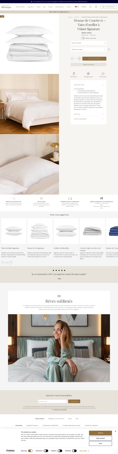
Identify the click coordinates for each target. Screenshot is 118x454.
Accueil (70, 17)
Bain (44, 7)
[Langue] (77, 6)
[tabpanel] (88, 100)
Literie (38, 7)
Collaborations (59, 7)
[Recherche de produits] (90, 6)
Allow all (100, 433)
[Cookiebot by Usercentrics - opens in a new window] (10, 451)
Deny (100, 443)
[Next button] (10, 262)
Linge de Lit (30, 7)
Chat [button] (77, 418)
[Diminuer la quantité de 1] (72, 58)
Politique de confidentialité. (60, 409)
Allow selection (100, 438)
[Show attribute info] (108, 49)
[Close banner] (115, 431)
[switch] (46, 451)
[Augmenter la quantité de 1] (79, 58)
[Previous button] (2, 262)
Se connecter (110, 7)
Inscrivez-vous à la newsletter (59, 395)
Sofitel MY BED (20, 7)
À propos (68, 7)
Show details (83, 451)
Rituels (50, 7)
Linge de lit (76, 17)
